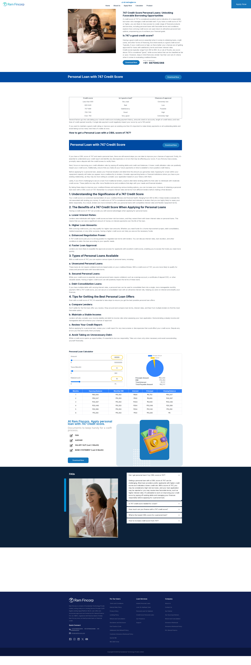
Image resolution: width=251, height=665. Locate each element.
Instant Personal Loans (143, 603)
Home (107, 6)
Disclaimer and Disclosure (118, 622)
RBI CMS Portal (114, 641)
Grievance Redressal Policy (173, 626)
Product (149, 6)
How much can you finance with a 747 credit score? (148, 509)
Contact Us (168, 607)
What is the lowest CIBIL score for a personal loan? (148, 515)
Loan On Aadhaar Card (143, 607)
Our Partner (168, 611)
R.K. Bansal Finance (171, 630)
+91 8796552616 (77, 629)
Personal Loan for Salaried (144, 611)
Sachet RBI (113, 638)
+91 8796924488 (89, 629)
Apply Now (128, 6)
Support (138, 622)
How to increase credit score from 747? (144, 521)
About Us (116, 6)
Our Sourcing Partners (172, 615)
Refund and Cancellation (117, 618)
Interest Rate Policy (116, 607)
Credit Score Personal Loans (145, 615)
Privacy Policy (114, 611)
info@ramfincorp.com (78, 633)
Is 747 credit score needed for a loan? (143, 504)
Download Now (131, 62)
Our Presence (140, 618)
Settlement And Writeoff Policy (119, 630)
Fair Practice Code (115, 626)
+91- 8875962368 (153, 62)
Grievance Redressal (171, 622)
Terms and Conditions (116, 603)
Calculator (139, 6)
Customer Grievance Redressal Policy (121, 634)
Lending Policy (114, 615)
